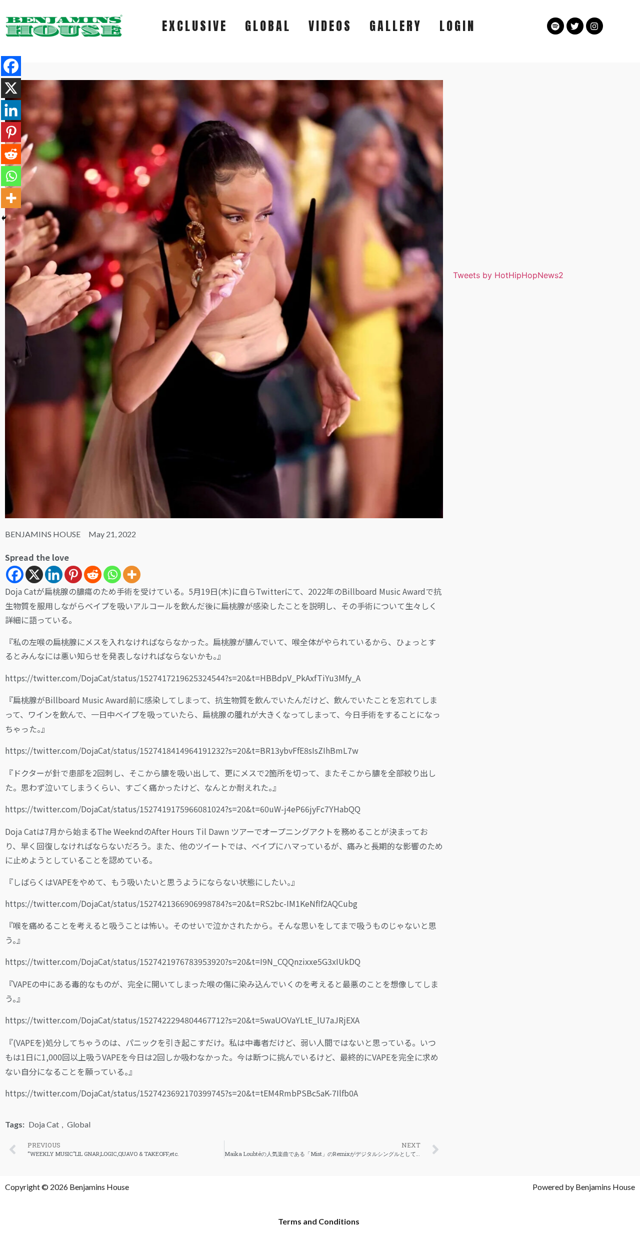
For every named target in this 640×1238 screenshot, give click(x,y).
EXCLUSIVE (195, 26)
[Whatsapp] (112, 574)
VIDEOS (330, 26)
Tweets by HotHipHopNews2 (508, 275)
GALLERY (396, 26)
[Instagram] (594, 26)
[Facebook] (15, 574)
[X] (34, 574)
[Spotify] (555, 26)
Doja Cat (43, 1124)
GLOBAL (268, 26)
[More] (131, 574)
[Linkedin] (53, 574)
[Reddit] (93, 574)
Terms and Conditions (319, 1221)
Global (78, 1124)
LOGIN (458, 26)
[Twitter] (575, 26)
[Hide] (4, 218)
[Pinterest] (73, 574)
